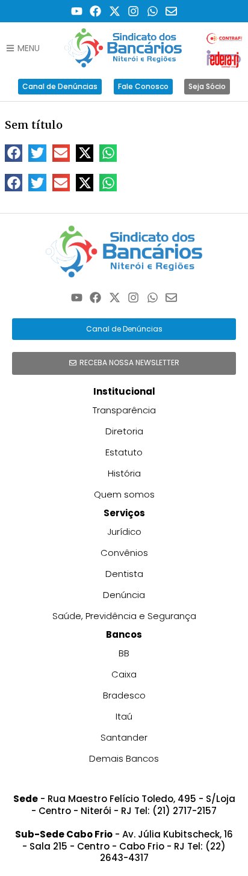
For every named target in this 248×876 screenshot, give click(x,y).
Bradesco (124, 695)
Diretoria (124, 431)
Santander (124, 737)
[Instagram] (134, 11)
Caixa (124, 674)
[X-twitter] (115, 11)
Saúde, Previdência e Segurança (124, 615)
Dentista (124, 573)
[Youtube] (77, 11)
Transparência (124, 410)
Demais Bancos (124, 758)
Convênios (124, 552)
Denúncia (124, 594)
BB (124, 653)
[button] (13, 153)
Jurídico (124, 531)
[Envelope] (172, 11)
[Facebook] (95, 11)
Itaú (124, 716)
